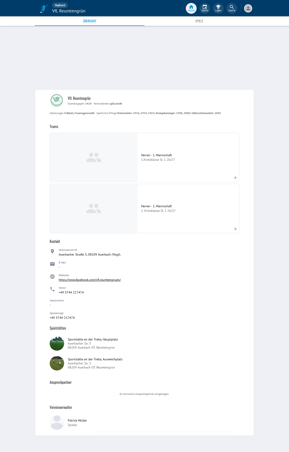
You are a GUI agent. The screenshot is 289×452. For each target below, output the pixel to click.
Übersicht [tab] (89, 21)
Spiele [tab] (199, 21)
